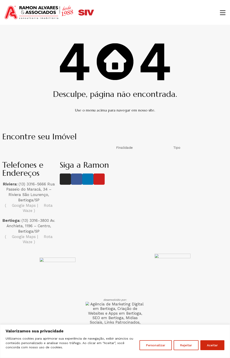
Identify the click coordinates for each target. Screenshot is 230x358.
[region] (115, 341)
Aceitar (212, 345)
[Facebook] (76, 179)
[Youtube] (99, 179)
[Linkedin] (87, 179)
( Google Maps (20, 205)
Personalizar (155, 345)
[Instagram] (65, 179)
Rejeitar (186, 345)
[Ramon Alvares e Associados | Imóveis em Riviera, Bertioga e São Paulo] (49, 19)
